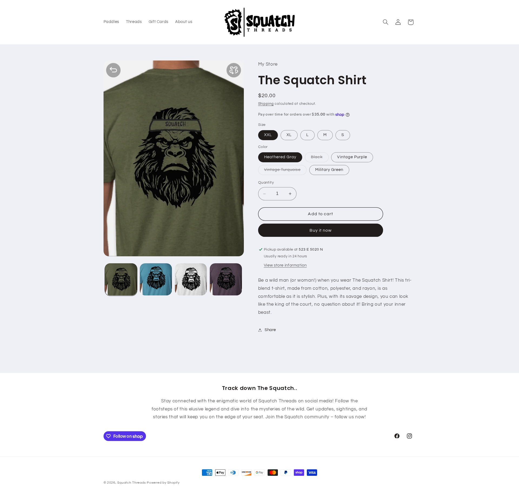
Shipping (266, 104)
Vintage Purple (352, 157)
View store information (285, 265)
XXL (268, 135)
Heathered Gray (280, 157)
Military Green (329, 170)
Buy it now (321, 230)
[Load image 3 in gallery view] (191, 279)
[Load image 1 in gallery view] (121, 279)
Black (319, 158)
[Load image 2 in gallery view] (156, 279)
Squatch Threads (131, 482)
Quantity (266, 183)
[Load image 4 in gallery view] (226, 279)
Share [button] (270, 330)
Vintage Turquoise (285, 171)
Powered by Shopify (163, 482)
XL (289, 135)
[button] (385, 22)
